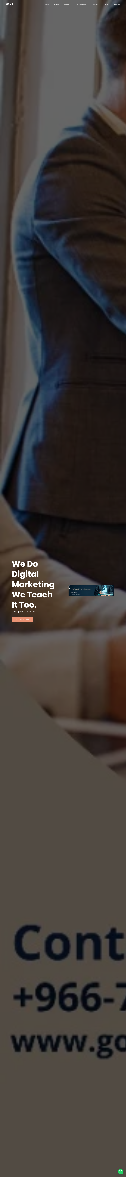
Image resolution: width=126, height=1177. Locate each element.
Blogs (106, 4)
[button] (120, 1171)
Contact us (116, 4)
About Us (56, 4)
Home (47, 4)
